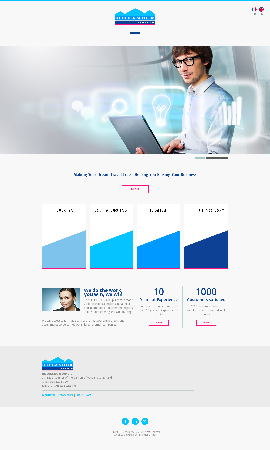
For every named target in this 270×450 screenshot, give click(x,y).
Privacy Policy (65, 395)
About (135, 189)
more (159, 322)
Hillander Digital (147, 434)
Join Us (79, 395)
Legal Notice (48, 395)
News (89, 395)
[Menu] (135, 33)
